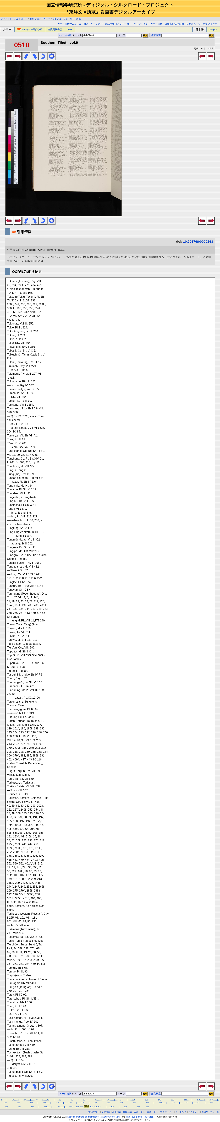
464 (19, 1107)
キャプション (141, 24)
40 (36, 1100)
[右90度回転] (35, 59)
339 (82, 1103)
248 (185, 1100)
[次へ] (18, 59)
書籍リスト (94, 1112)
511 (91, 1107)
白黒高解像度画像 (174, 24)
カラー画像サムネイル (69, 24)
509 (81, 1107)
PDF (70, 29)
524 (112, 1107)
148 (159, 1100)
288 (18, 1103)
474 (32, 1107)
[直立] (51, 59)
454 (6, 1107)
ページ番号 (97, 24)
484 (45, 1107)
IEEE (61, 249)
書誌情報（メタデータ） (118, 24)
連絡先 (204, 1112)
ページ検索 (65, 35)
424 (186, 1103)
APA (41, 249)
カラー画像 (75, 19)
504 (71, 1107)
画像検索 (116, 1112)
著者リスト (139, 1112)
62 (60, 1100)
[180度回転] (43, 59)
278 (5, 1103)
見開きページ (193, 24)
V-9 (65, 19)
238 (172, 1100)
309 (44, 1103)
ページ (121, 35)
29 (25, 1100)
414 (173, 1103)
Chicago (30, 249)
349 (95, 1103)
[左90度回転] (26, 59)
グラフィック (210, 24)
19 (13, 1100)
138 (146, 1100)
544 (138, 1107)
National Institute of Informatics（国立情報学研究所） (94, 1116)
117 (120, 1100)
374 (121, 1103)
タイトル (77, 35)
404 (160, 1103)
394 (147, 1103)
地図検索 (127, 1112)
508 (77, 1107)
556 (147, 1107)
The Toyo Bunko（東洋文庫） (141, 1116)
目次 (86, 24)
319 (57, 1103)
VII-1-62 (57, 19)
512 (95, 1107)
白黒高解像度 (55, 29)
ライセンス (180, 1112)
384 (134, 1103)
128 (133, 1100)
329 (70, 1103)
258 (198, 1100)
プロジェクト (166, 1112)
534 (125, 1107)
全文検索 (156, 35)
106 (108, 1100)
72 (72, 1100)
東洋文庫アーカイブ (40, 19)
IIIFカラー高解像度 (32, 29)
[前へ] (9, 59)
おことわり (194, 1112)
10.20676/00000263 (198, 241)
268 (211, 1100)
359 (108, 1103)
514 (99, 1107)
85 (84, 1100)
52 (48, 1100)
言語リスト (152, 1112)
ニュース (214, 1112)
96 (96, 1100)
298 (31, 1103)
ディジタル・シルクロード (14, 19)
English (213, 29)
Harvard (51, 249)
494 (58, 1107)
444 (211, 1103)
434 (198, 1103)
